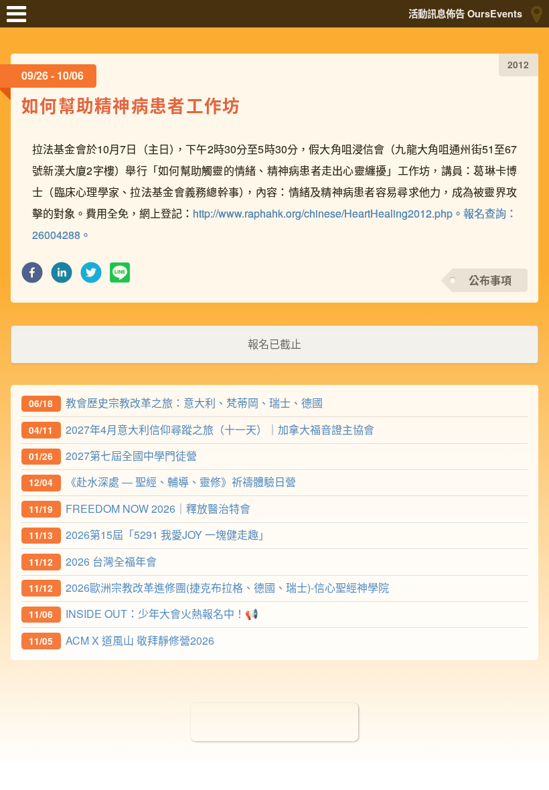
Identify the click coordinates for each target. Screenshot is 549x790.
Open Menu (20, 20)
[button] (32, 276)
